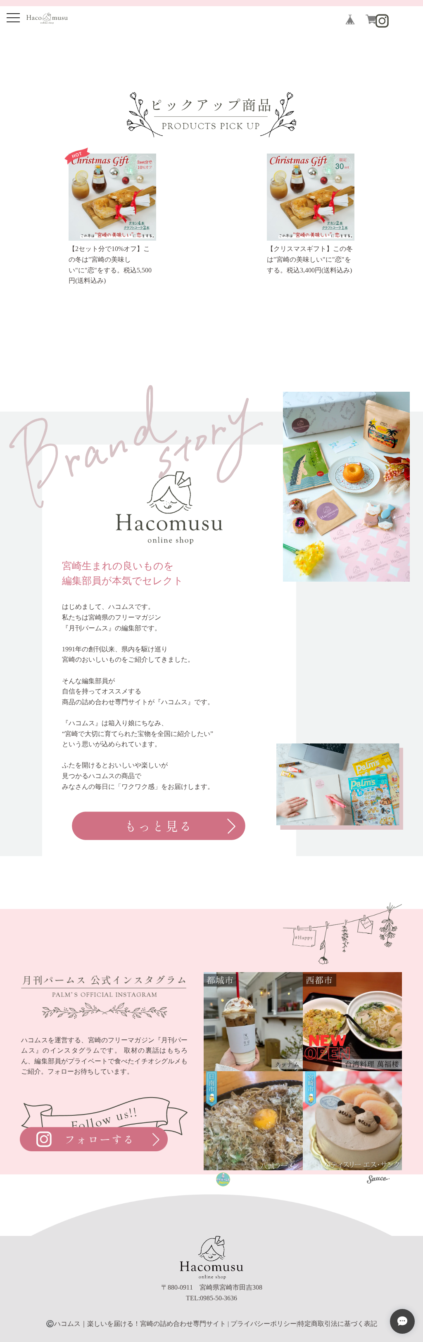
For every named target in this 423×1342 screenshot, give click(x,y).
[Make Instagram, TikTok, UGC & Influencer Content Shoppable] (378, 1180)
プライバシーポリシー (264, 1323)
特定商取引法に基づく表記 (337, 1323)
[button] (253, 1021)
